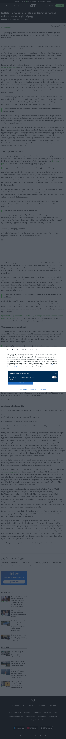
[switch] (54, 377)
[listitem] (32, 373)
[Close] (62, 350)
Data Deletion (23, 389)
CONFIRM (20, 383)
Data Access (33, 389)
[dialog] (33, 369)
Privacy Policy (42, 389)
